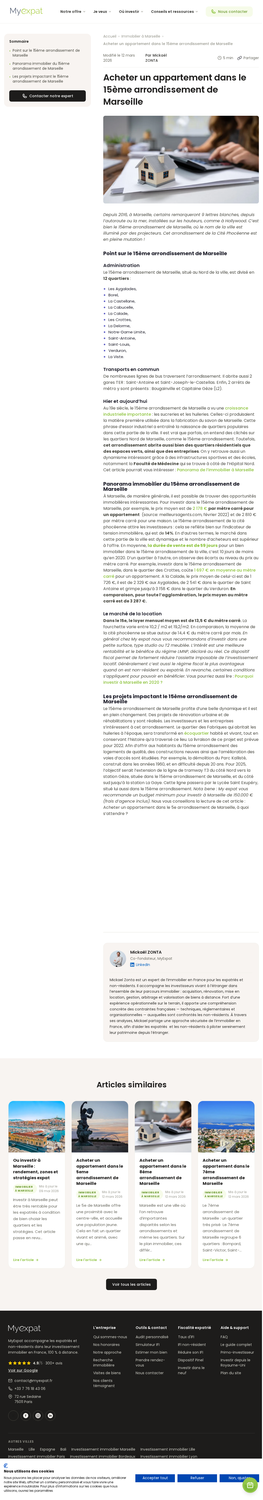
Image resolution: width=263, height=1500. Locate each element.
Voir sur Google (23, 1370)
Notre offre (70, 11)
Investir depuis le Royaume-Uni (235, 1362)
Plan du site (231, 1372)
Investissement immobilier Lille (167, 1449)
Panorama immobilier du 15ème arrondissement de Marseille (39, 66)
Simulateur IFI (147, 1344)
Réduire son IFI (190, 1352)
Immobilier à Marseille (140, 36)
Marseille (16, 1449)
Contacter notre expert (51, 96)
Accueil (109, 36)
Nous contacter (233, 11)
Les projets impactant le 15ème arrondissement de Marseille (39, 79)
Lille (32, 1449)
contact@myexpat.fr (33, 1380)
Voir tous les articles (131, 1284)
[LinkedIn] (50, 1415)
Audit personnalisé (152, 1336)
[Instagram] (38, 1415)
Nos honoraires (106, 1344)
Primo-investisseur (237, 1352)
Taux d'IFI (186, 1336)
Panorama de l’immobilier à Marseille (215, 470)
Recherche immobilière (104, 1362)
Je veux (100, 11)
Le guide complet (236, 1344)
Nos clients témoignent (104, 1383)
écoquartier (196, 733)
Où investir (129, 11)
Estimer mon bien (151, 1352)
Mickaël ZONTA (146, 952)
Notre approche (107, 1352)
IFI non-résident (192, 1344)
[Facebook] (26, 1415)
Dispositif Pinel (190, 1360)
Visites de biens (107, 1372)
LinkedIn (143, 964)
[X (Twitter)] (13, 1415)
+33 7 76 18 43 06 (29, 1388)
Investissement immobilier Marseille (103, 1449)
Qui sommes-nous (110, 1336)
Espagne (47, 1449)
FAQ (224, 1336)
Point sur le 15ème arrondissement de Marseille (44, 53)
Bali (63, 1449)
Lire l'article (23, 1259)
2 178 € (200, 508)
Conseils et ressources (172, 11)
